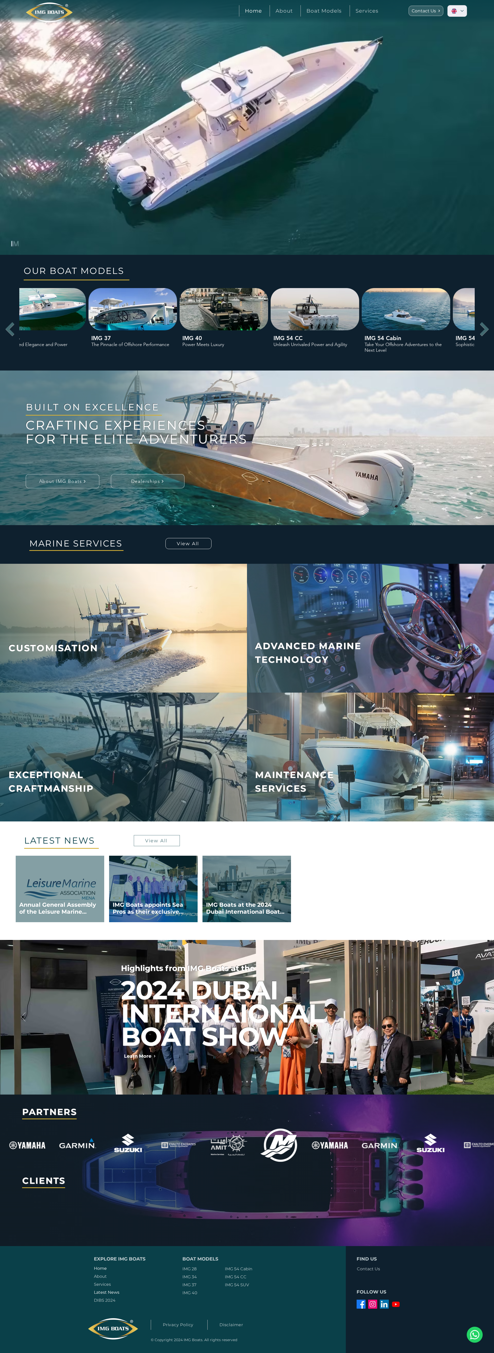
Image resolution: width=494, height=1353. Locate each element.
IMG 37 (189, 1284)
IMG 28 (189, 1268)
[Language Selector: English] (457, 11)
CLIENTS (44, 1180)
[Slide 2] (247, 1081)
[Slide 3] (251, 1081)
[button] (324, 10)
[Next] (471, 1017)
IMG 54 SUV (237, 1284)
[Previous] (23, 1017)
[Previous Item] (9, 329)
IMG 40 (189, 1292)
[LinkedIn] (384, 1304)
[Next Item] (484, 329)
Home (100, 1268)
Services (102, 1284)
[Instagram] (372, 1304)
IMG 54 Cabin (238, 1268)
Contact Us (368, 1268)
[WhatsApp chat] (475, 1335)
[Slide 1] (242, 1081)
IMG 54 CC (235, 1276)
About (100, 1276)
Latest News (106, 1292)
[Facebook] (361, 1304)
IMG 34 (189, 1276)
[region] (64, 628)
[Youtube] (395, 1304)
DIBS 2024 (105, 1300)
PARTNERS (49, 1111)
